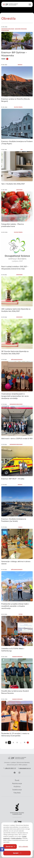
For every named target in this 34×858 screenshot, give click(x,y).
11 (24, 742)
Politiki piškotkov (16, 838)
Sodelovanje (17, 790)
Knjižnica (17, 786)
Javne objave (19, 189)
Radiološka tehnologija (21, 28)
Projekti (20, 527)
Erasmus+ (20, 64)
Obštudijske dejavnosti (16, 359)
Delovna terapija (18, 107)
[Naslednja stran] (28, 742)
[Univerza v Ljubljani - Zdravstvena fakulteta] (10, 4)
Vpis (21, 149)
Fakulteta (17, 793)
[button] (2, 849)
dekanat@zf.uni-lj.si (25, 768)
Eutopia (20, 614)
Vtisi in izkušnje (5, 30)
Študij (17, 780)
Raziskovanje (17, 783)
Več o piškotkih (23, 846)
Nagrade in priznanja (17, 656)
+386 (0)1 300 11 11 (10, 768)
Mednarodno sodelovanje (7, 28)
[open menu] (29, 4)
